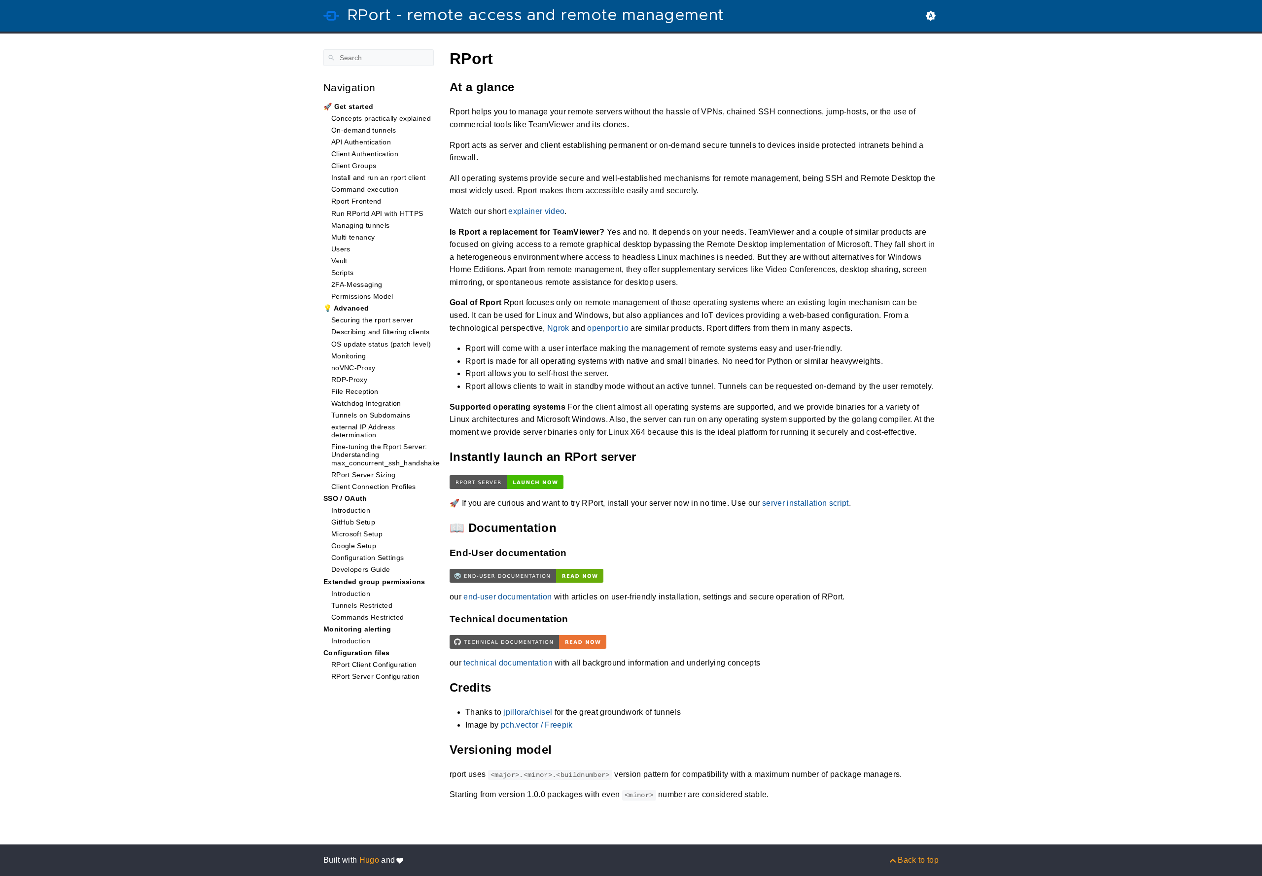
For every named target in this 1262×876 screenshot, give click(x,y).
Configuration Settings (367, 557)
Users (341, 249)
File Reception (355, 391)
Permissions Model (362, 296)
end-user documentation (507, 597)
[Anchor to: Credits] (503, 687)
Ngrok (558, 328)
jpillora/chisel (527, 712)
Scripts (342, 273)
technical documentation (508, 663)
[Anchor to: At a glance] (527, 87)
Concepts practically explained (381, 118)
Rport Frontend (356, 201)
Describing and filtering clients (380, 332)
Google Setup (353, 546)
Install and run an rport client (378, 177)
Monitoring (348, 356)
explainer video (536, 211)
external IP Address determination (363, 431)
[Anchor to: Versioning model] (564, 749)
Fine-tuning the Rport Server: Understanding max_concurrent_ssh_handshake (385, 454)
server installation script (805, 503)
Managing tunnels (360, 225)
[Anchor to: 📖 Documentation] (569, 527)
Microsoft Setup (357, 534)
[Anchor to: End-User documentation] (576, 553)
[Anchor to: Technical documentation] (578, 619)
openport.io (608, 328)
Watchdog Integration (366, 403)
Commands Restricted (367, 617)
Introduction (350, 510)
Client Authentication (364, 154)
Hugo (369, 860)
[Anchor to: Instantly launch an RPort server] (648, 456)
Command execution (365, 189)
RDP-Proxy (349, 380)
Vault (339, 261)
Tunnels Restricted (361, 605)
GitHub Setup (353, 522)
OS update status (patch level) (381, 344)
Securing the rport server (372, 320)
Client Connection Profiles (373, 487)
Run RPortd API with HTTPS (377, 213)
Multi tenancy (353, 237)
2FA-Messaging (356, 284)
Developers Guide (360, 569)
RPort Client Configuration (374, 664)
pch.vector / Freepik (537, 725)
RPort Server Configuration (375, 676)
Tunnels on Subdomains (370, 415)
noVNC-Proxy (353, 368)
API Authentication (361, 142)
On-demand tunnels (363, 130)
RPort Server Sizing (363, 475)
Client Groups (353, 166)
